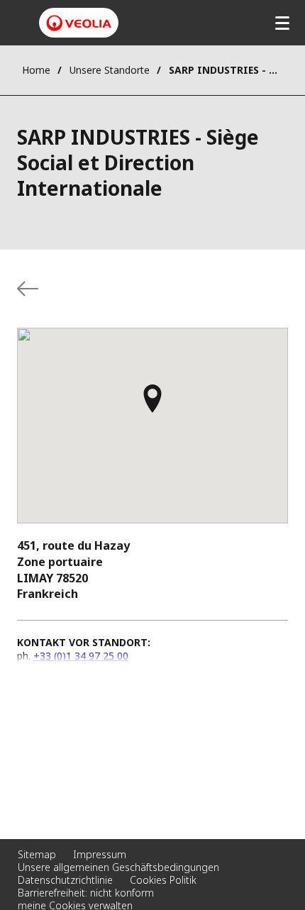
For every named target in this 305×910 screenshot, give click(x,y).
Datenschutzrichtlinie (65, 880)
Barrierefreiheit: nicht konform (86, 892)
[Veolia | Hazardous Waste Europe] (78, 23)
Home (36, 70)
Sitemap (37, 854)
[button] (152, 405)
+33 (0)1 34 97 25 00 (80, 655)
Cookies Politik (163, 880)
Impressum (99, 854)
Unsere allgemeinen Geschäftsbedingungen (118, 867)
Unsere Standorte (110, 70)
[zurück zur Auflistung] (27, 288)
